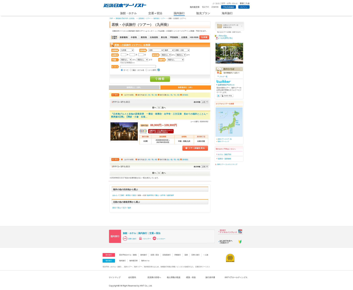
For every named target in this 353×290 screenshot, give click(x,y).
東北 (237, 121)
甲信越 (238, 124)
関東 (237, 122)
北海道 (236, 112)
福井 (129, 208)
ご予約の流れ (222, 36)
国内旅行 (142, 233)
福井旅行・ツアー (159, 18)
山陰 (221, 124)
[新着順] (185, 95)
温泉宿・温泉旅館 (224, 159)
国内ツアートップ (223, 141)
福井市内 (150, 195)
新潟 (114, 208)
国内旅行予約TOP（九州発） (126, 18)
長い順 (176, 95)
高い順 (154, 95)
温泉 (186, 255)
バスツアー (147, 239)
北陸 (231, 129)
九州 (221, 130)
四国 (221, 128)
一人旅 (205, 255)
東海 (231, 131)
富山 (119, 208)
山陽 (221, 126)
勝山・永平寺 (160, 195)
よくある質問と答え (225, 38)
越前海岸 (170, 195)
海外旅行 (122, 261)
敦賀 (134, 195)
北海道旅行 (166, 255)
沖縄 (221, 112)
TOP (111, 18)
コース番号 (152, 70)
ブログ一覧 (223, 77)
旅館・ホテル (129, 233)
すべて (126, 70)
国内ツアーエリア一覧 (225, 139)
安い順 (147, 95)
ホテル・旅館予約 (224, 154)
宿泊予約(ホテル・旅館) (128, 255)
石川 (124, 208)
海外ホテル (145, 261)
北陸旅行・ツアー (144, 18)
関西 (231, 133)
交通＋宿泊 (154, 233)
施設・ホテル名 (138, 70)
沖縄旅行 (177, 255)
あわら (114, 195)
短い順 (169, 95)
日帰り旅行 (132, 239)
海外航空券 (133, 261)
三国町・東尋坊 (125, 195)
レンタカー (161, 239)
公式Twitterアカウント (226, 85)
